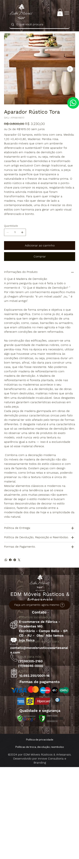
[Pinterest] (15, 560)
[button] (60, 12)
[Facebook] (10, 560)
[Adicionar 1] (22, 232)
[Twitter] (19, 560)
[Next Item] (70, 69)
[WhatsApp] (6, 560)
